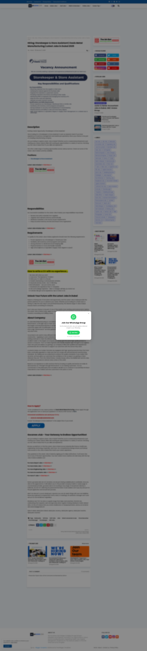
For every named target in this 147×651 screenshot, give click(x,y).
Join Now (74, 332)
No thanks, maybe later (73, 336)
